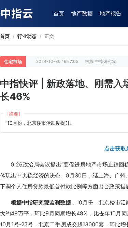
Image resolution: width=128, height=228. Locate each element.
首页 (58, 13)
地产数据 (82, 13)
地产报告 (111, 13)
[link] (5, 36)
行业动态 (27, 36)
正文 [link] (49, 36)
